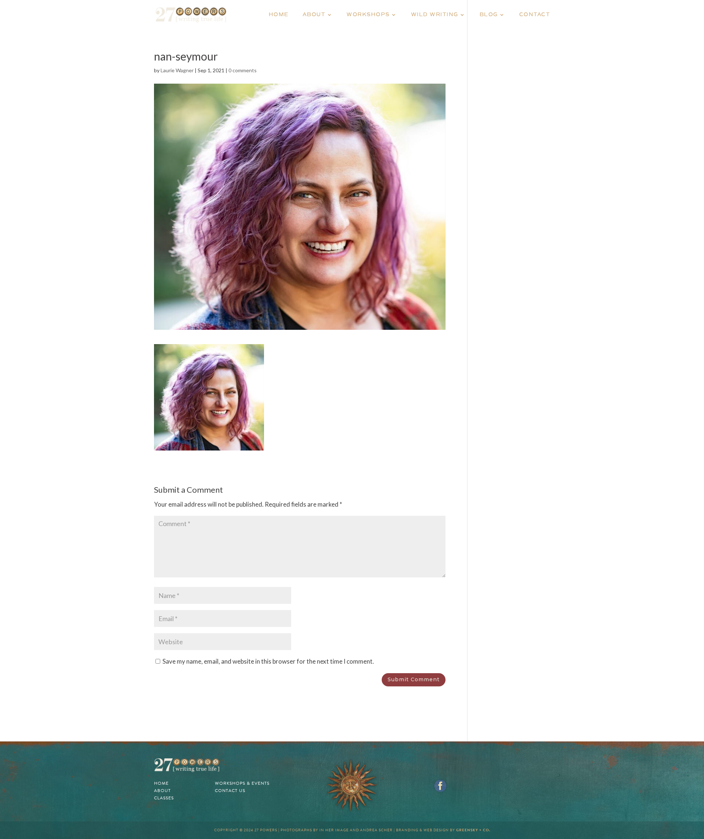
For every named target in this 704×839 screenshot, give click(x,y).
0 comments (242, 70)
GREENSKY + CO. (473, 830)
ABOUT (314, 15)
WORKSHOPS (368, 15)
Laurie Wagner (177, 70)
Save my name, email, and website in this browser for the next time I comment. (268, 661)
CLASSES (164, 798)
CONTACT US (230, 790)
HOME (279, 15)
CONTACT (534, 15)
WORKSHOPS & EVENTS (242, 783)
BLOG (489, 15)
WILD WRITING (434, 15)
